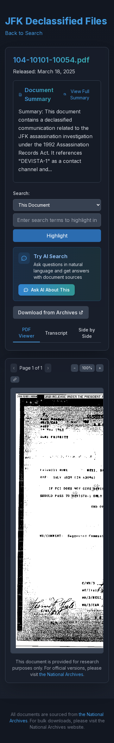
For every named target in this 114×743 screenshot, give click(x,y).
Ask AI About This (50, 289)
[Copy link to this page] (14, 379)
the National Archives (61, 674)
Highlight (57, 235)
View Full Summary (79, 94)
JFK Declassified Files (56, 21)
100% (87, 367)
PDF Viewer (26, 332)
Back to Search (23, 33)
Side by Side (87, 333)
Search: (21, 193)
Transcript (56, 333)
